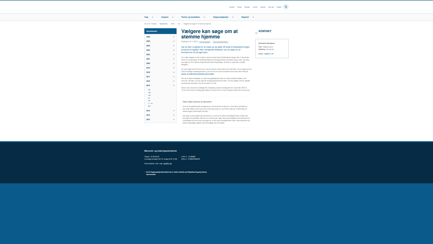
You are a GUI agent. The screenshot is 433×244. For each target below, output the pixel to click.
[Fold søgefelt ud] (286, 6)
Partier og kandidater (190, 17)
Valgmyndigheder (220, 17)
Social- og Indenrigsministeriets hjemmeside (197, 74)
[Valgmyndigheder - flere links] (232, 17)
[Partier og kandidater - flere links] (204, 17)
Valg (146, 17)
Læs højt (271, 7)
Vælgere (164, 17)
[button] (173, 37)
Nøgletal (245, 17)
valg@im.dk (167, 163)
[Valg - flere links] (152, 17)
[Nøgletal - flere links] (253, 17)
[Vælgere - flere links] (172, 17)
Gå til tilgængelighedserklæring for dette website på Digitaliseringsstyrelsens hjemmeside (176, 173)
